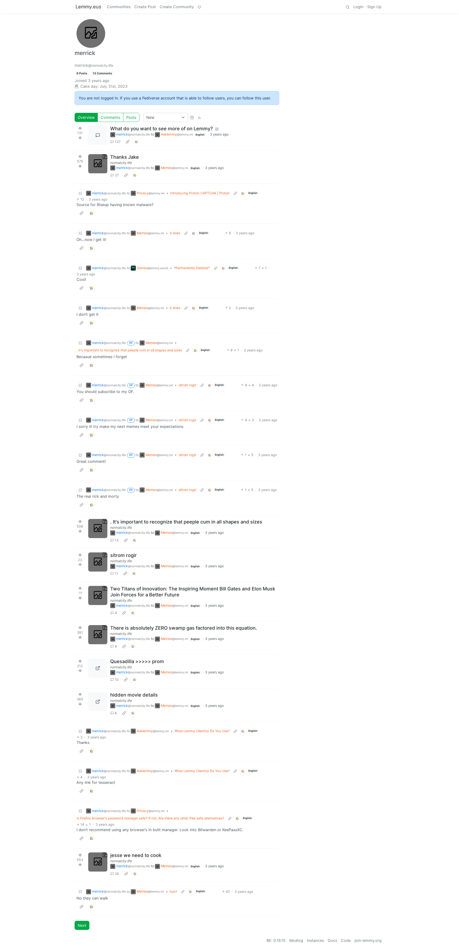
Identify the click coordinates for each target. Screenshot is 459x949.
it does (175, 233)
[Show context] (235, 193)
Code (346, 940)
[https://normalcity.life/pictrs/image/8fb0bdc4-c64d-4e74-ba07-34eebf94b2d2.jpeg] (97, 668)
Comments (110, 117)
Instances (315, 940)
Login (358, 6)
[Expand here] (97, 163)
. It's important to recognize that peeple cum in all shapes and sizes (129, 350)
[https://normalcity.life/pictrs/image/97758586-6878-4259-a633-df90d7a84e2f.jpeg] (97, 701)
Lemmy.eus (88, 7)
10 (117, 679)
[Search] (347, 6)
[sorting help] (192, 117)
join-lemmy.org (368, 940)
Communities (119, 6)
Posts (131, 117)
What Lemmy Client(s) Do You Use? (202, 731)
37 (117, 175)
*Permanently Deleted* (192, 268)
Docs (332, 940)
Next (82, 925)
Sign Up (374, 6)
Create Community (177, 6)
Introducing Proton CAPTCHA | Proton (200, 193)
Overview (86, 117)
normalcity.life (121, 163)
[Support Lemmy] (199, 6)
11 (116, 573)
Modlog (296, 940)
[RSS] (199, 117)
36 (117, 874)
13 (117, 540)
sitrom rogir (187, 385)
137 (117, 142)
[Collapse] (80, 193)
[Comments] (97, 135)
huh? (173, 891)
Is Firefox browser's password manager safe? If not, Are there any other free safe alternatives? (150, 818)
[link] (128, 141)
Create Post (145, 6)
